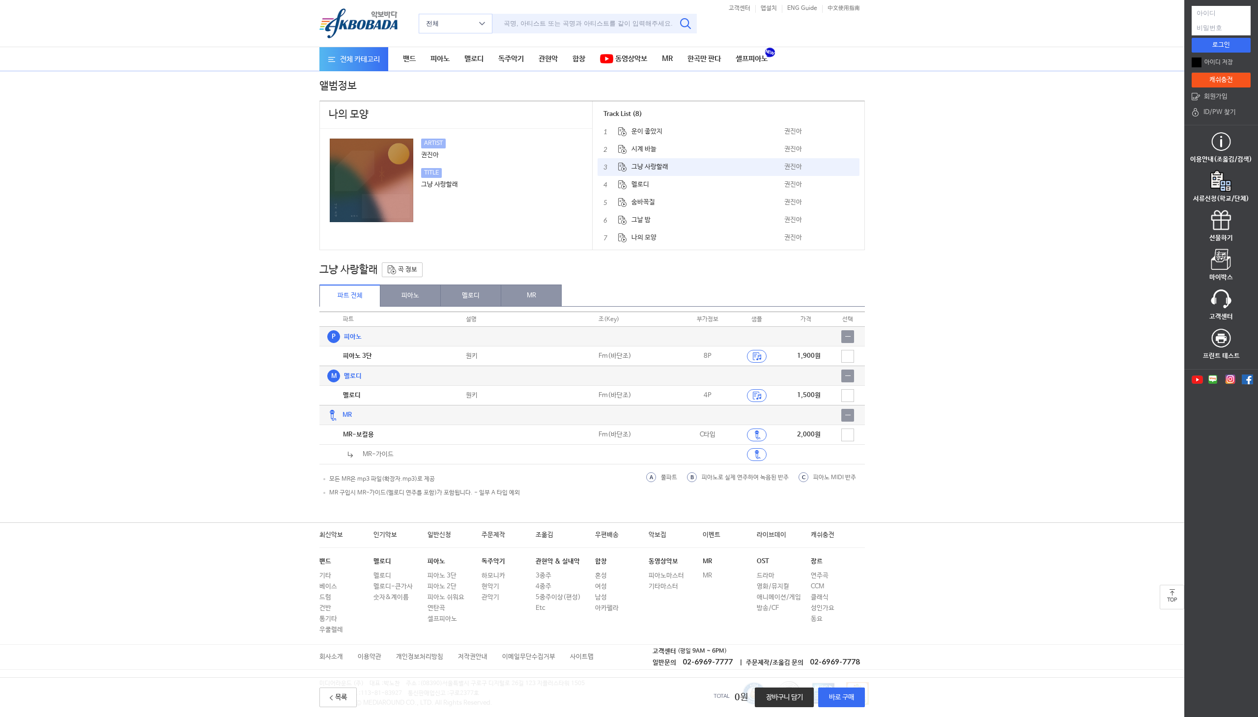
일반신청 (439, 535)
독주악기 (511, 59)
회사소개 (331, 656)
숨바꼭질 (643, 202)
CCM (817, 586)
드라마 (765, 575)
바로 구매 (841, 697)
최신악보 (331, 535)
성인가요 (822, 608)
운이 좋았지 (646, 131)
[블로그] (1213, 379)
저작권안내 (472, 656)
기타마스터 (663, 586)
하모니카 (493, 575)
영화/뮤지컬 (773, 586)
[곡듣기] (757, 435)
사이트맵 (582, 656)
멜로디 (474, 59)
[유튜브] (1196, 379)
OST (763, 561)
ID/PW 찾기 (1219, 112)
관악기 (490, 597)
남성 (601, 597)
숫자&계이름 (391, 597)
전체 (432, 23)
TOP (1172, 600)
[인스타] (1230, 379)
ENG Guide (802, 8)
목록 (341, 697)
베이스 (328, 586)
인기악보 (385, 535)
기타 (325, 575)
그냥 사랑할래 (649, 167)
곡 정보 (407, 269)
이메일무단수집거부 (528, 656)
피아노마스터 (666, 575)
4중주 (543, 586)
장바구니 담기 (784, 697)
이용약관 (369, 656)
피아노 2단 (442, 586)
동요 (817, 619)
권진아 (793, 131)
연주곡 (820, 575)
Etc (540, 608)
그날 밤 (641, 220)
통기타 (328, 619)
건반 (325, 608)
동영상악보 (630, 59)
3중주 (543, 575)
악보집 (657, 535)
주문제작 (493, 535)
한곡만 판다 (704, 59)
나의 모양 (644, 237)
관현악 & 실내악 (558, 561)
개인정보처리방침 (419, 656)
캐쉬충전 (822, 535)
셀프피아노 (752, 59)
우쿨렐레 (331, 629)
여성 (601, 586)
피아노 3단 (442, 575)
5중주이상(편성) (558, 597)
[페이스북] (1247, 379)
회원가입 (1216, 96)
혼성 (601, 575)
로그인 (1221, 45)
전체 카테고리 (360, 59)
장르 (817, 561)
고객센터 (739, 8)
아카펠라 (607, 608)
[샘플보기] (757, 356)
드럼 (325, 597)
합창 (578, 59)
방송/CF (768, 608)
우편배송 (607, 535)
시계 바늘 (644, 149)
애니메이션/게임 (779, 597)
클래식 (820, 597)
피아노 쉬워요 (446, 597)
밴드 (409, 59)
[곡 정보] (622, 131)
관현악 (548, 59)
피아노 (440, 59)
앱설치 (769, 8)
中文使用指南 (844, 8)
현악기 (490, 586)
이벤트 (711, 535)
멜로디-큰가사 (393, 586)
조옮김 (544, 535)
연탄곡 (436, 608)
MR (667, 59)
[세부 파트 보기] (847, 336)
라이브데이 (771, 535)
